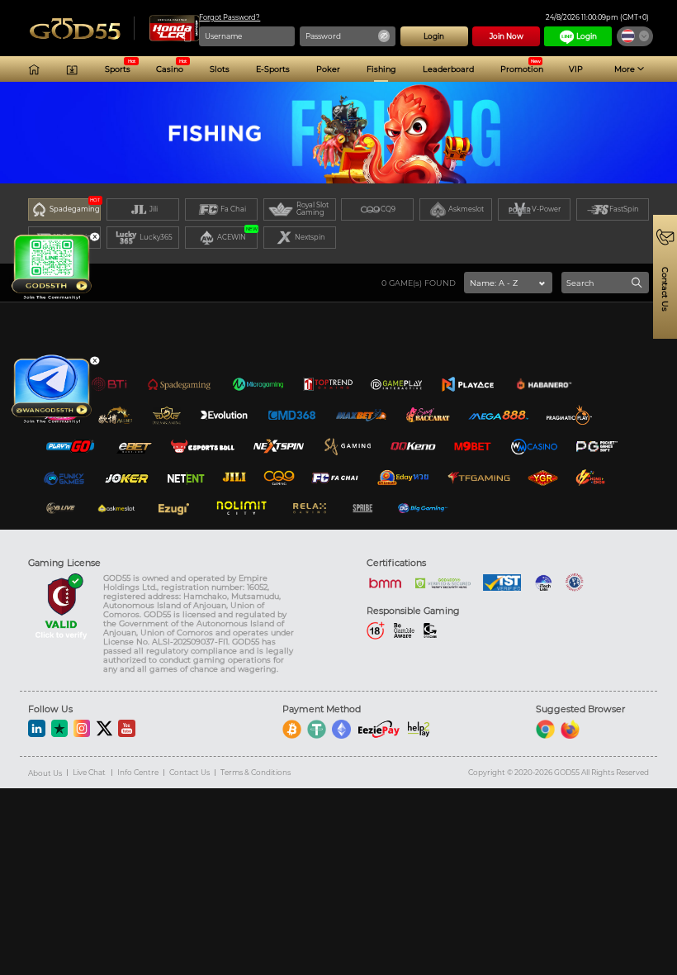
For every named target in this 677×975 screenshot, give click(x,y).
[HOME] (34, 69)
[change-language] (635, 36)
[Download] (72, 69)
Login (586, 35)
